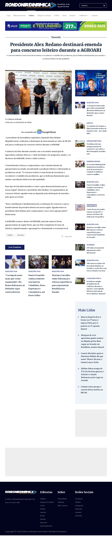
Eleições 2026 (34, 271)
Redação (61, 502)
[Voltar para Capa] (30, 5)
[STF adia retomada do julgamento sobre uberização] (80, 247)
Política (31, 16)
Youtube (78, 512)
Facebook (79, 499)
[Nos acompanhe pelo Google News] (38, 131)
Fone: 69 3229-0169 (12, 503)
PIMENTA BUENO (93, 161)
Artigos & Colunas (44, 16)
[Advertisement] (91, 423)
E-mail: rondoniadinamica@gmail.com (20, 499)
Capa (8, 16)
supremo (91, 245)
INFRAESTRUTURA (94, 141)
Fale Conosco (63, 506)
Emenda (20, 235)
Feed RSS (78, 516)
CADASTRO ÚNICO (94, 278)
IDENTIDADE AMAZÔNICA (92, 205)
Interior (72, 16)
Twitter (78, 502)
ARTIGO (90, 123)
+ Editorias (82, 16)
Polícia (56, 16)
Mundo (43, 519)
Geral (64, 16)
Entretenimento (46, 526)
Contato (94, 16)
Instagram (79, 506)
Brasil (42, 516)
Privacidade (62, 499)
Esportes (43, 523)
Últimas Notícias (19, 16)
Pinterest (78, 509)
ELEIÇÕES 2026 (11, 271)
